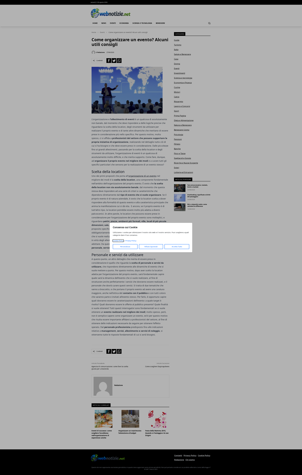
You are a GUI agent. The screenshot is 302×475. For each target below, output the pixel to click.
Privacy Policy (130, 241)
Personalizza (125, 246)
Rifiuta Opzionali (151, 246)
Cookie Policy (118, 241)
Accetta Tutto (177, 246)
